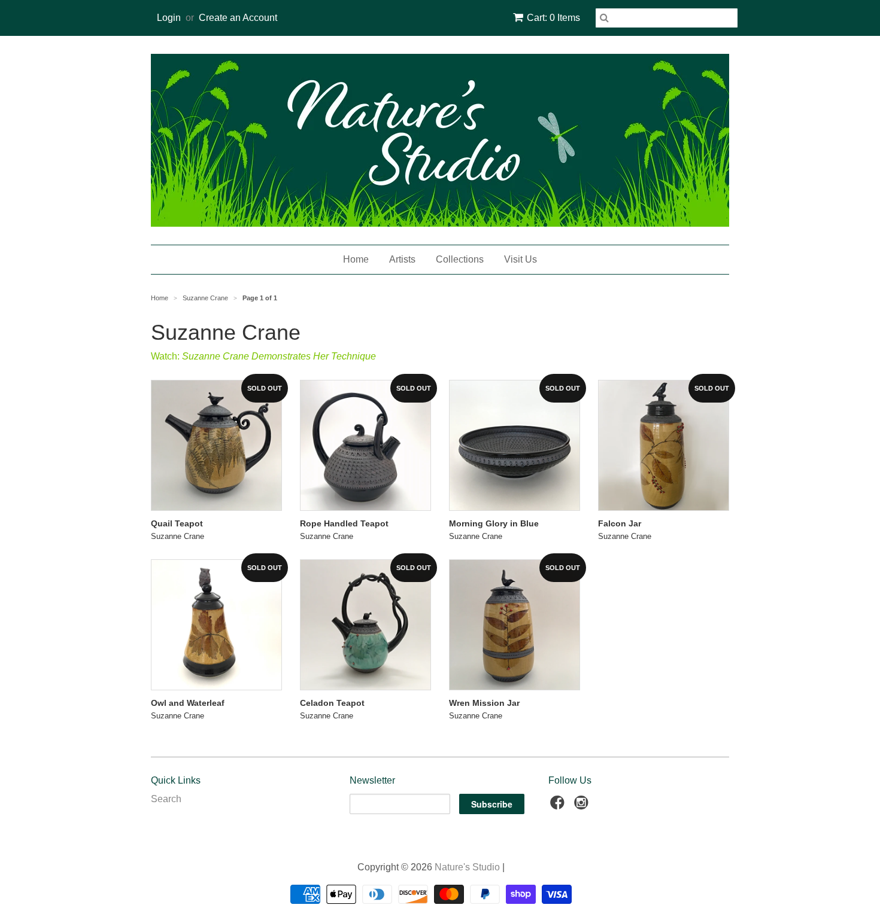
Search (166, 799)
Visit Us (520, 259)
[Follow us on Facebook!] (559, 806)
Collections (460, 259)
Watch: (263, 356)
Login (169, 18)
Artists (402, 259)
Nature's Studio (467, 867)
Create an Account (238, 18)
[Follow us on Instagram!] (583, 806)
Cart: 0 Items (553, 18)
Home (356, 259)
